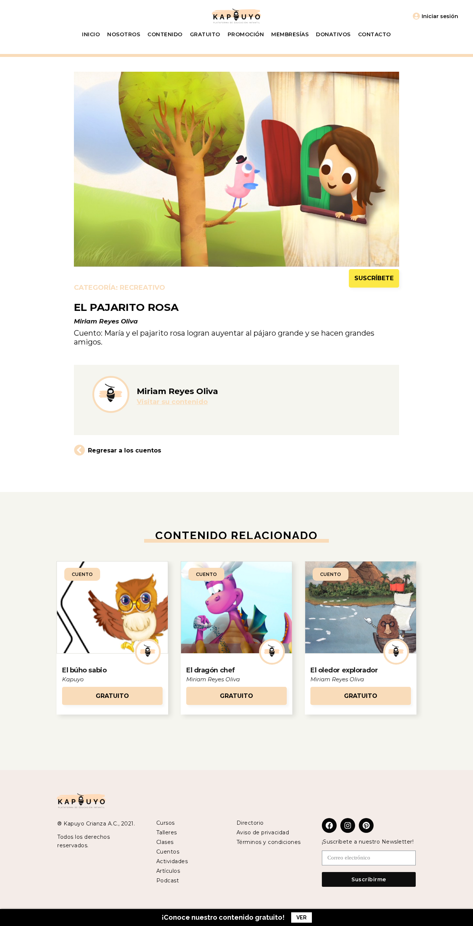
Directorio (250, 823)
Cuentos (168, 851)
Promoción (246, 34)
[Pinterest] (366, 825)
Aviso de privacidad (262, 832)
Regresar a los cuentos (124, 450)
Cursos (165, 823)
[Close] (460, 917)
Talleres (166, 832)
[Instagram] (347, 825)
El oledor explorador (344, 670)
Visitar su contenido (172, 402)
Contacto (374, 34)
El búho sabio (84, 670)
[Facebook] (329, 825)
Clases (165, 842)
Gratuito (205, 34)
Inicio (91, 34)
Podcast (167, 880)
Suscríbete (374, 278)
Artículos (168, 871)
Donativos (333, 34)
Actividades (172, 861)
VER (301, 917)
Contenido (165, 34)
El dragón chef (210, 670)
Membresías (290, 34)
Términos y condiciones (268, 842)
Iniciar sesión (440, 16)
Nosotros (123, 34)
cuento (82, 574)
